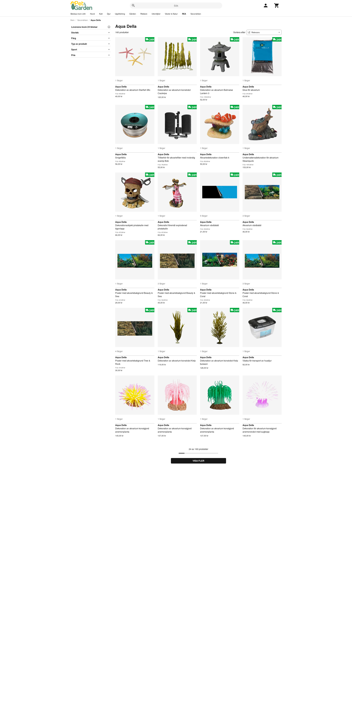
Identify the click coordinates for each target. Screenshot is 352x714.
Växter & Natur (171, 13)
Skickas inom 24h (78, 13)
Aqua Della (121, 86)
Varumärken (195, 13)
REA (184, 13)
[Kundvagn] (276, 5)
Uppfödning (120, 13)
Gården (132, 13)
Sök (176, 5)
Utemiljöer (156, 13)
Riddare (143, 13)
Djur (109, 13)
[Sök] (133, 5)
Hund (92, 13)
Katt (101, 13)
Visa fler (198, 460)
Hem (72, 20)
